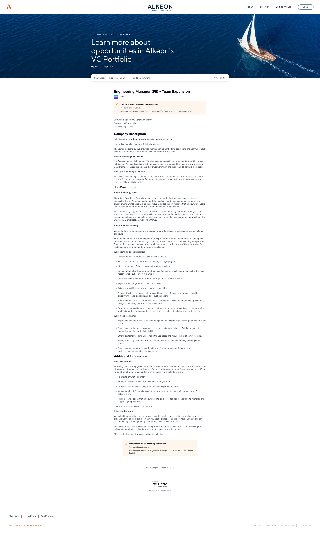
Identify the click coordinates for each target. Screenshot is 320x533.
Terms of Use (271, 525)
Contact (265, 7)
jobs (99, 78)
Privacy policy (154, 490)
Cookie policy (166, 490)
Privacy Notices (287, 525)
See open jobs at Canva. (130, 108)
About (250, 7)
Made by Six (256, 525)
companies (118, 78)
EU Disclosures (305, 525)
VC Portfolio (284, 7)
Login (306, 7)
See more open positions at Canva (160, 467)
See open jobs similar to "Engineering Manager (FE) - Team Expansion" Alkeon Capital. (156, 111)
